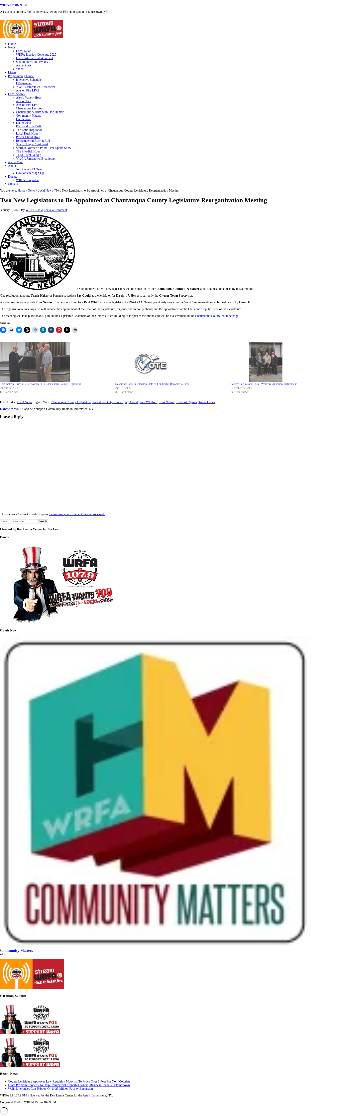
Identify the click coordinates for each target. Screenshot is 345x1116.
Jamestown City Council (107, 402)
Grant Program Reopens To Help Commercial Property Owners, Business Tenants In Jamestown (69, 1085)
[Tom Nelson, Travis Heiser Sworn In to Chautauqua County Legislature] (55, 362)
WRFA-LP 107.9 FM (13, 5)
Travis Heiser (206, 402)
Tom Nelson (166, 402)
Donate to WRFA (12, 409)
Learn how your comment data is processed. (77, 514)
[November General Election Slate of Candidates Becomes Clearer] (170, 362)
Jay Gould (131, 402)
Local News (24, 402)
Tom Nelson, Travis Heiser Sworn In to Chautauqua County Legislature (40, 383)
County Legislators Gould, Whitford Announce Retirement (263, 383)
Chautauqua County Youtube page (216, 316)
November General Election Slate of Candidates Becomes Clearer (152, 383)
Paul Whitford (148, 402)
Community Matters (16, 950)
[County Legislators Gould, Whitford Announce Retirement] (286, 362)
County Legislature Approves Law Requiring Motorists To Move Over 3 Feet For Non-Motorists (69, 1081)
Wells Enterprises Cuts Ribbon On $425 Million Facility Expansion (50, 1088)
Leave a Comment (55, 210)
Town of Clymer (186, 402)
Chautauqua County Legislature (71, 402)
